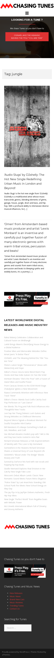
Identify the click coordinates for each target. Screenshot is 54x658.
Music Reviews (16, 602)
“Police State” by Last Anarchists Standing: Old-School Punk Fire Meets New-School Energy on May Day (25, 485)
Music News (15, 596)
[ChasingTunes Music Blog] (27, 5)
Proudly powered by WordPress (15, 652)
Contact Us (15, 608)
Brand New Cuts (17, 599)
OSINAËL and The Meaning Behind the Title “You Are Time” (27, 36)
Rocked (40, 652)
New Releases (16, 593)
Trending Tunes (17, 605)
